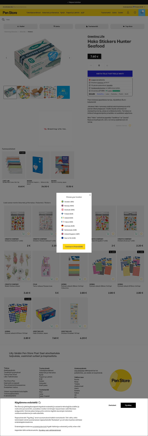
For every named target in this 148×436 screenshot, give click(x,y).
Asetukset (112, 405)
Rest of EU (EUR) (70, 238)
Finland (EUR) (68, 214)
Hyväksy (128, 405)
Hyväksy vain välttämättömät (50, 430)
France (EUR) (68, 222)
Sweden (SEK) (69, 202)
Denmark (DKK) (69, 210)
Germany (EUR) (69, 226)
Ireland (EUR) (68, 218)
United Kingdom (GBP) (72, 234)
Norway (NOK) (69, 206)
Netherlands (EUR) (70, 230)
